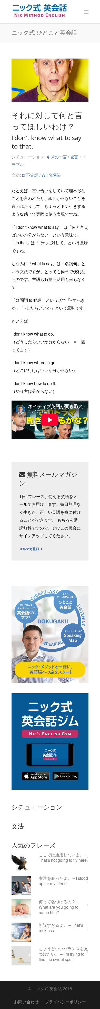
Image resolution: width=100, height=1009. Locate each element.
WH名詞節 (51, 175)
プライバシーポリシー (65, 1002)
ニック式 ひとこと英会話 (44, 32)
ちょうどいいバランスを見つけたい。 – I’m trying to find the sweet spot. (63, 954)
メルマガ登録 (29, 549)
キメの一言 (56, 157)
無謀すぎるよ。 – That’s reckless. (61, 928)
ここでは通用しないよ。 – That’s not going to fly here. (63, 857)
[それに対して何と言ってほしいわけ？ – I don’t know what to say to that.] (50, 80)
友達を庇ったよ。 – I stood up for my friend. (63, 881)
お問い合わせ (26, 1002)
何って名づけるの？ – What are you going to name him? (59, 907)
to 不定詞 (30, 175)
